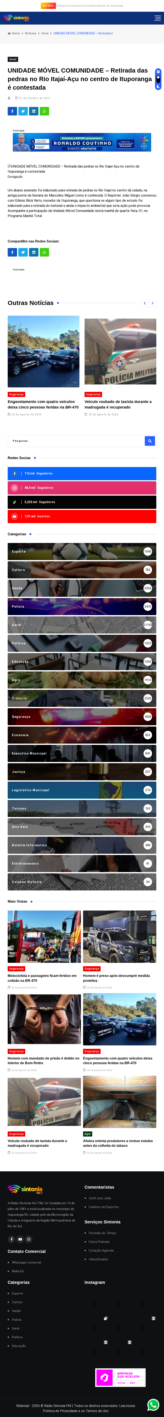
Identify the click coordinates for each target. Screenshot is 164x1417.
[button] (144, 303)
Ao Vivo (48, 5)
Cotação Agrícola (101, 1250)
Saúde (16, 1311)
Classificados (98, 1259)
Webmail (22, 1406)
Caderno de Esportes (104, 1207)
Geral (44, 33)
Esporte (17, 1293)
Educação (19, 1346)
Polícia (16, 1319)
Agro (88, 1133)
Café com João (100, 1198)
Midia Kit (18, 1271)
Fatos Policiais (99, 1241)
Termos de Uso (97, 1411)
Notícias (30, 33)
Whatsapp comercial (26, 1262)
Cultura (17, 1302)
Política (17, 1337)
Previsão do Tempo (102, 1233)
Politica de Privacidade (60, 1411)
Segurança (16, 394)
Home (15, 33)
